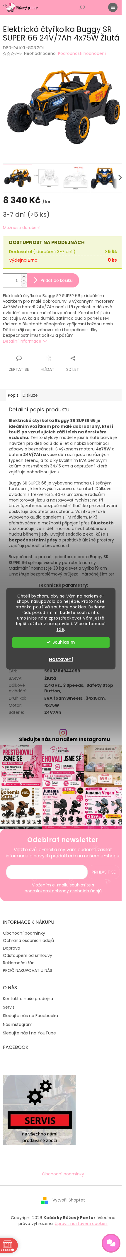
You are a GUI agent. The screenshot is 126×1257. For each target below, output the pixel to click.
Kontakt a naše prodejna (28, 999)
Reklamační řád (19, 963)
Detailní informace (22, 341)
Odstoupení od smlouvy (27, 955)
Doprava (11, 948)
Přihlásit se (104, 872)
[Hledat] (82, 7)
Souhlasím (63, 642)
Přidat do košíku (57, 280)
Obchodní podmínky (24, 933)
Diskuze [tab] (30, 395)
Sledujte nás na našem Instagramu (64, 739)
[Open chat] (111, 1243)
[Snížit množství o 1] (24, 283)
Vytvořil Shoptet (68, 1200)
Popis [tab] (13, 395)
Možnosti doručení (21, 227)
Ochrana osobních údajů (28, 940)
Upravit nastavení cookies (81, 1223)
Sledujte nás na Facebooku (30, 1016)
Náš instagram (18, 1024)
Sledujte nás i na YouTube (29, 1033)
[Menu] (113, 7)
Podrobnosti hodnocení (82, 53)
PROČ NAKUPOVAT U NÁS (27, 970)
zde (60, 629)
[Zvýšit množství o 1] (24, 277)
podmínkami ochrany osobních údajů (63, 891)
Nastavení (61, 659)
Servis (9, 1007)
